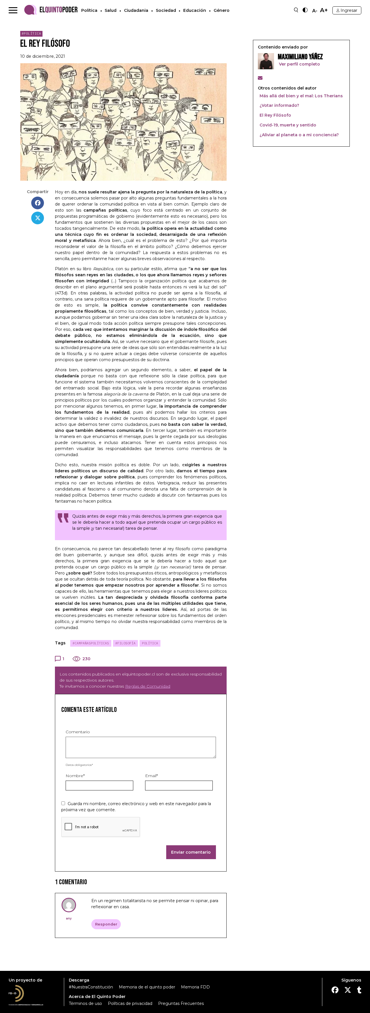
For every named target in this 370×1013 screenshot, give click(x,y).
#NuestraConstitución (91, 987)
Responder (106, 924)
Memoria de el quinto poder (147, 987)
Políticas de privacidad (130, 1003)
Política (89, 10)
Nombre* (75, 775)
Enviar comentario (191, 852)
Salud (110, 10)
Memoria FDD (195, 987)
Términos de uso (85, 1003)
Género (222, 10)
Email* (151, 775)
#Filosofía (125, 643)
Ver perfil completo (299, 64)
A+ (324, 10)
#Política (31, 33)
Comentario (78, 731)
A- (314, 11)
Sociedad (166, 10)
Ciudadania (136, 10)
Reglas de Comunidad (147, 686)
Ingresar (349, 10)
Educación (194, 10)
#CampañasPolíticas (91, 643)
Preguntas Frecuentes (181, 1003)
